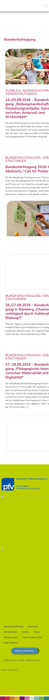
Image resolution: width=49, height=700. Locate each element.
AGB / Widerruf (10, 643)
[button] (46, 6)
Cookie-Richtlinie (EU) (32, 637)
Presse (36, 632)
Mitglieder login (11, 637)
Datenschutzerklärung (13, 626)
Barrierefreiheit (10, 632)
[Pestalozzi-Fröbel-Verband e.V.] (15, 5)
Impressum (33, 626)
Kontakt (25, 632)
